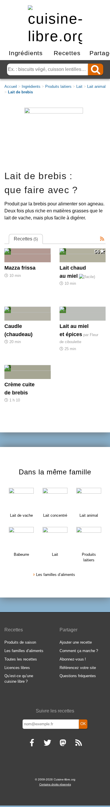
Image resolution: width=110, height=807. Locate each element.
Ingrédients (26, 53)
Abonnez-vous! (73, 659)
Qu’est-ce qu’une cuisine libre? (18, 679)
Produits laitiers (58, 86)
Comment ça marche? (79, 651)
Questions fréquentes (78, 676)
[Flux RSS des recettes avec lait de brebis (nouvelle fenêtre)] (102, 239)
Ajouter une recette (76, 642)
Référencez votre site (78, 667)
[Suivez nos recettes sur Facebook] (32, 743)
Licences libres (17, 667)
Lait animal (96, 86)
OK (83, 724)
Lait (79, 86)
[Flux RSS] (78, 743)
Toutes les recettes (20, 659)
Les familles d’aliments (55, 574)
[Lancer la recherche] (95, 69)
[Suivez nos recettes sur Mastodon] (63, 743)
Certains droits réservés (55, 784)
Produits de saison (20, 642)
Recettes (67, 53)
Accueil (10, 86)
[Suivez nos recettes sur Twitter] (47, 743)
